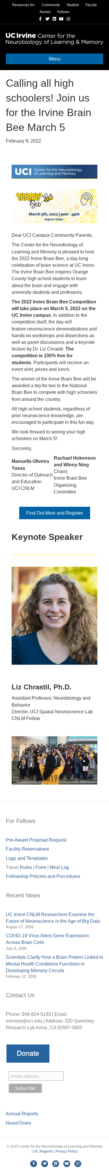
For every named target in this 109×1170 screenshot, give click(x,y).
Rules (26, 867)
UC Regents (43, 1151)
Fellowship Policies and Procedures (43, 876)
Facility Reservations (27, 849)
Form (40, 867)
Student (73, 5)
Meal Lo (59, 867)
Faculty (91, 5)
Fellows (63, 12)
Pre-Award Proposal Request (36, 840)
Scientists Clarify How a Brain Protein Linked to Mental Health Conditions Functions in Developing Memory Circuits (54, 964)
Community (51, 5)
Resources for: (23, 5)
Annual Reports (22, 1113)
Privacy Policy (67, 1151)
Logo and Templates (27, 858)
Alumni (45, 12)
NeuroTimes (18, 1123)
